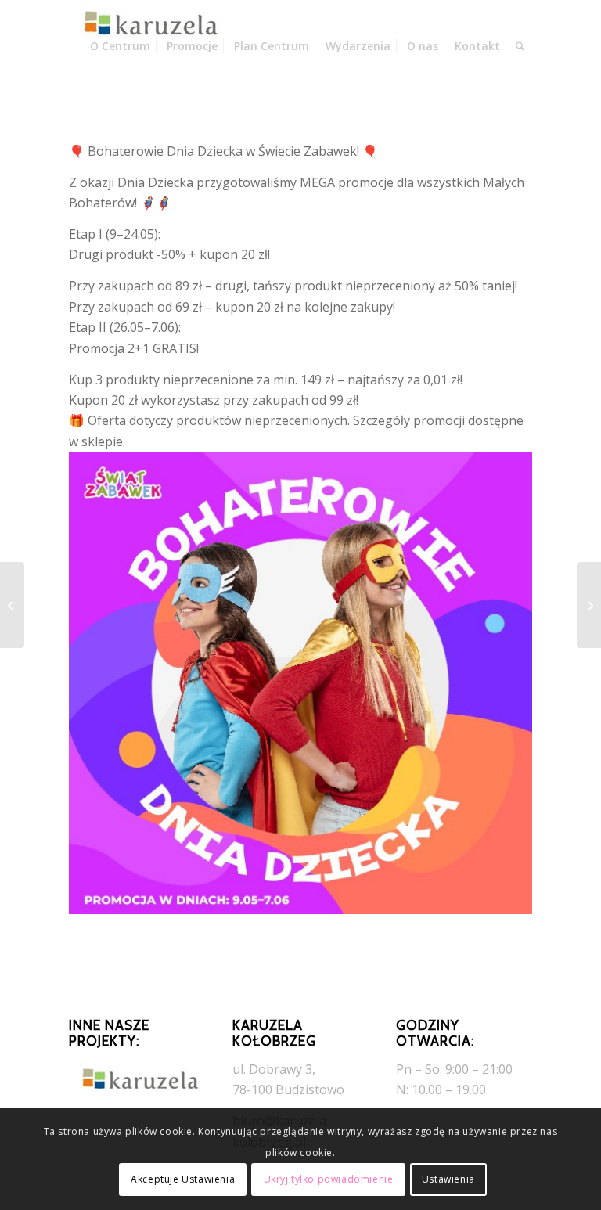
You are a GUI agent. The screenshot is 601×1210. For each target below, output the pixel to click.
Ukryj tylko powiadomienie (329, 1179)
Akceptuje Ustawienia (183, 1179)
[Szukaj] (520, 46)
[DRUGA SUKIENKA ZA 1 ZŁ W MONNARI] (12, 605)
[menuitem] (120, 46)
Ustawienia (448, 1179)
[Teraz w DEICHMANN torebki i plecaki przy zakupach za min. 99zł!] (589, 605)
